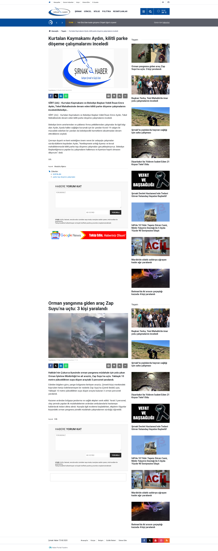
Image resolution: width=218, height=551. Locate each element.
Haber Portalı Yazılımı (60, 548)
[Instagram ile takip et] (161, 540)
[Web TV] (163, 2)
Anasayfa (54, 31)
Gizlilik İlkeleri (111, 540)
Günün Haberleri (68, 2)
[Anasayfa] (49, 2)
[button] (114, 96)
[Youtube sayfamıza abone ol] (155, 540)
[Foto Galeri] (168, 2)
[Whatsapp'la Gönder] (66, 96)
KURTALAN (57, 174)
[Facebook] (50, 96)
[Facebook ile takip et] (144, 540)
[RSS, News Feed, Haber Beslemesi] (167, 540)
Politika (106, 11)
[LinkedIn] (61, 96)
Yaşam (63, 31)
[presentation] (56, 22)
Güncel (88, 11)
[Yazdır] (108, 96)
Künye (93, 540)
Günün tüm (162, 22)
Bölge (97, 11)
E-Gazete (95, 2)
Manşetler (57, 2)
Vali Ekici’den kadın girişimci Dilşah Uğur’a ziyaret (96, 22)
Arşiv (78, 2)
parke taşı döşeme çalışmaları (64, 177)
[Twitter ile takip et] (150, 540)
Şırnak (78, 11)
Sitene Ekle (86, 2)
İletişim (100, 540)
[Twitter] (55, 96)
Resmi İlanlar (120, 11)
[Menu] (144, 11)
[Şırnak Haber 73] (59, 11)
